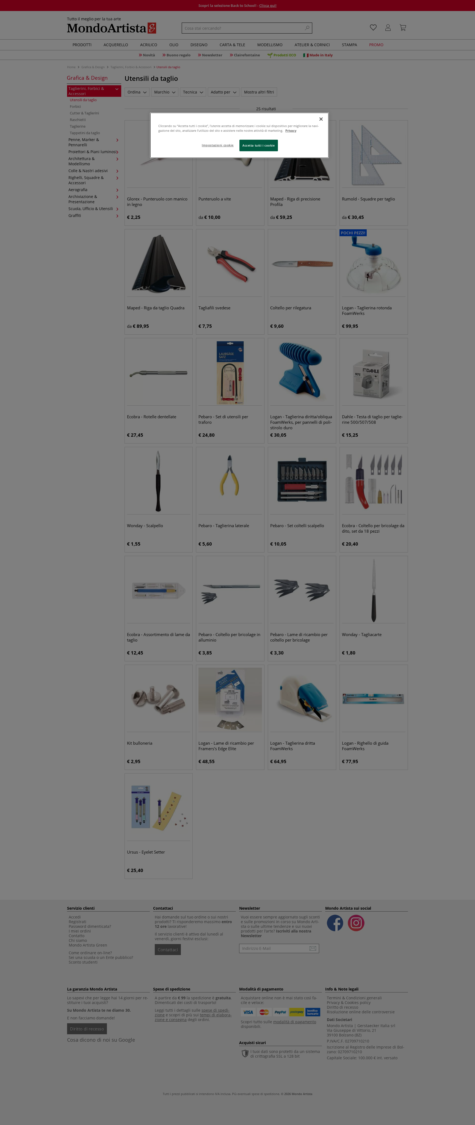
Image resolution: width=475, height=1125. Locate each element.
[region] (239, 135)
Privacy (290, 130)
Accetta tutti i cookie (258, 145)
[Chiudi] (321, 119)
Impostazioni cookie (218, 145)
